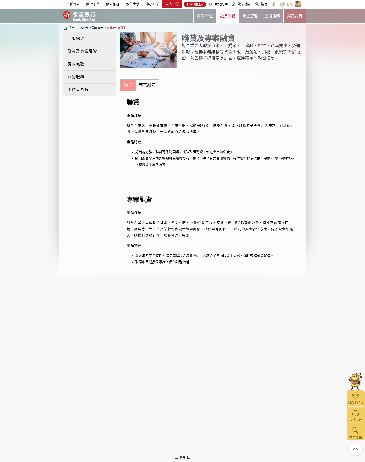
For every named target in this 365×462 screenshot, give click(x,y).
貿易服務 (76, 77)
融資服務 (227, 16)
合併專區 (73, 4)
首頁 (71, 27)
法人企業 (172, 4)
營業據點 (244, 4)
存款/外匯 (205, 16)
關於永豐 (93, 4)
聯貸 (128, 85)
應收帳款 (76, 64)
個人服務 (113, 4)
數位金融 (132, 4)
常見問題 (221, 4)
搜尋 (264, 4)
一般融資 (76, 38)
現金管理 (250, 16)
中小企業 (152, 4)
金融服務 (272, 16)
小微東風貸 (78, 90)
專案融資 (147, 85)
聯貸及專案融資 (116, 27)
